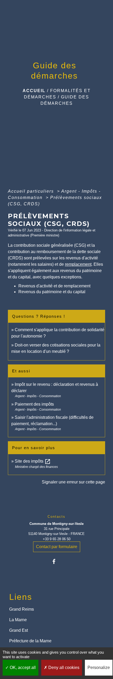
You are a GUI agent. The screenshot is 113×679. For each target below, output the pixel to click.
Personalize (99, 667)
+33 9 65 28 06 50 (56, 539)
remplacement (78, 264)
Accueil (34, 90)
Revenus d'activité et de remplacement (54, 286)
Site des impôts (33, 461)
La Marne (18, 620)
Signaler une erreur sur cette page (73, 482)
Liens (20, 597)
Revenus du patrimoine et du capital (51, 291)
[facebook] (56, 561)
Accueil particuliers (31, 191)
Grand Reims (21, 609)
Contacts (56, 517)
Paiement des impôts (34, 404)
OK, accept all (22, 667)
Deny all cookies (63, 667)
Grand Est (18, 630)
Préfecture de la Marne (30, 641)
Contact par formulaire (56, 546)
